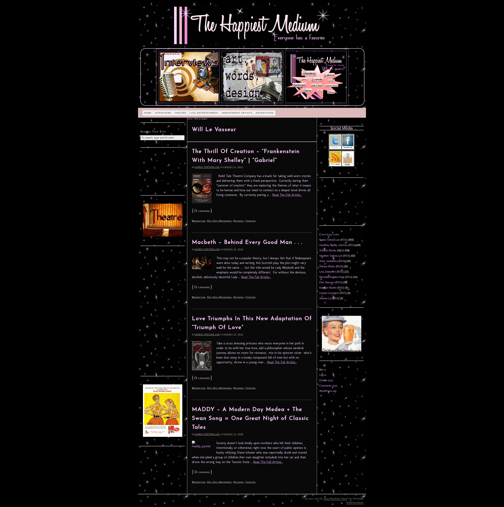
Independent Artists (237, 113)
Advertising (265, 113)
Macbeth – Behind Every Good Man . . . (247, 242)
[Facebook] (348, 148)
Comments (328, 385)
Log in (322, 375)
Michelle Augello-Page (332, 277)
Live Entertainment (204, 113)
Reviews (238, 221)
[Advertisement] (162, 171)
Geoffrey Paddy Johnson (333, 245)
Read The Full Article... (287, 195)
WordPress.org (327, 391)
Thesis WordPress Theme (335, 498)
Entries (326, 380)
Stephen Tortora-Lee (330, 255)
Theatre (180, 113)
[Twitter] (335, 148)
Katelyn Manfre (328, 287)
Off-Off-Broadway (219, 221)
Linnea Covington (329, 293)
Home (148, 113)
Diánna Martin (327, 266)
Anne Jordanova (328, 261)
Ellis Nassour (326, 282)
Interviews (163, 113)
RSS (343, 239)
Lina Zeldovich (327, 271)
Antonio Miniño (327, 250)
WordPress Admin (355, 502)
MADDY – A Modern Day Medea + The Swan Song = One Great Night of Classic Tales (250, 418)
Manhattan (198, 221)
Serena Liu (325, 298)
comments (202, 211)
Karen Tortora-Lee (207, 167)
